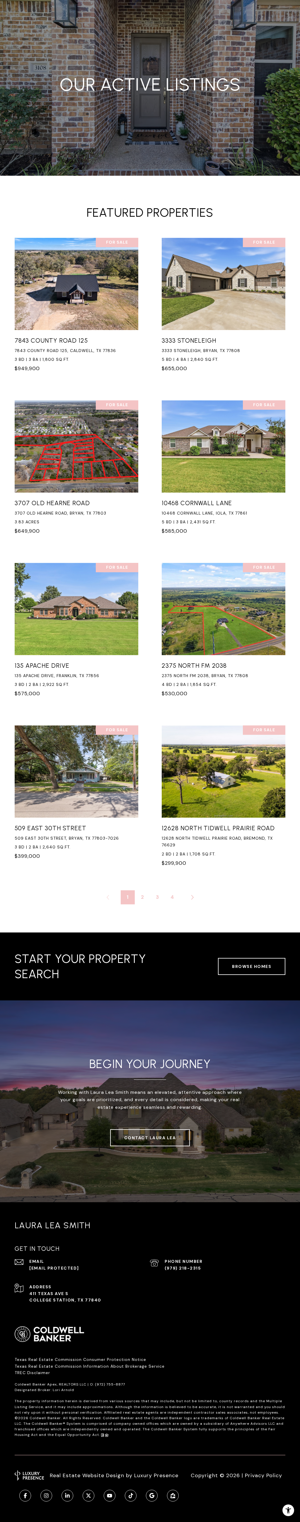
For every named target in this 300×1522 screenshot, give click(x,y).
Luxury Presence (156, 1475)
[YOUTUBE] (109, 1495)
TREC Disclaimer (33, 1372)
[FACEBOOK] (25, 1495)
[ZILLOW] (173, 1495)
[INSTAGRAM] (46, 1495)
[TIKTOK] (131, 1495)
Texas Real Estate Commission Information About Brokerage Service (90, 1366)
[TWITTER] (88, 1495)
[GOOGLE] (152, 1495)
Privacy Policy (263, 1475)
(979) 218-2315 (183, 1268)
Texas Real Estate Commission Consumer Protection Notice (80, 1359)
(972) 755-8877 (110, 1384)
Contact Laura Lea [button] (150, 1137)
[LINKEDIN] (67, 1495)
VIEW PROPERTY (76, 308)
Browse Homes (251, 966)
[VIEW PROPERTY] (76, 302)
